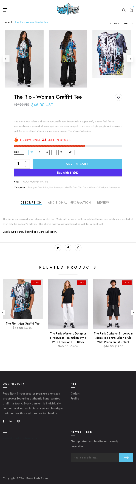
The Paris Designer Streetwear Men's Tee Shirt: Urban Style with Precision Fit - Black (113, 337)
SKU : (17, 182)
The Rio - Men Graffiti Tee (22, 324)
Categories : (20, 187)
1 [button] (64, 84)
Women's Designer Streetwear (104, 187)
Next (127, 23)
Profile (75, 398)
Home (6, 22)
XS (31, 152)
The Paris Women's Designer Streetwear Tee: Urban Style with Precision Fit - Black (68, 337)
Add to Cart (77, 163)
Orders (75, 394)
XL (61, 152)
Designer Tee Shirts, (38, 187)
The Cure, (83, 187)
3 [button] (72, 84)
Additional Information (69, 203)
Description (31, 203)
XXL (71, 152)
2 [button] (68, 84)
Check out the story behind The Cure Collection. (30, 232)
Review (103, 203)
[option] (24, 59)
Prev (116, 23)
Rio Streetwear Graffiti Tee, (63, 187)
